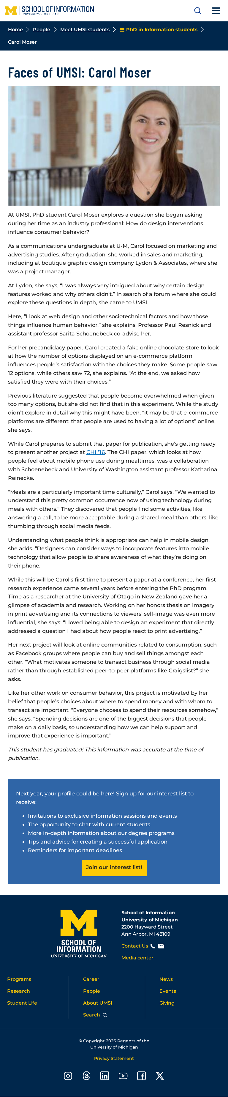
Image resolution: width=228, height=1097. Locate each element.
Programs (19, 979)
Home (15, 29)
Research (18, 991)
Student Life (22, 1003)
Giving (167, 1003)
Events (167, 991)
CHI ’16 (95, 452)
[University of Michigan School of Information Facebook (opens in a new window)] (141, 1076)
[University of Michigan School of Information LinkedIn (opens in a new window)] (104, 1076)
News (166, 979)
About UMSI (97, 1003)
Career (91, 979)
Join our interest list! (114, 867)
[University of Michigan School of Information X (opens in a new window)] (160, 1076)
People (41, 29)
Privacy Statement (114, 1058)
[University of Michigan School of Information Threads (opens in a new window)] (86, 1076)
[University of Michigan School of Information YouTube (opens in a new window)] (123, 1076)
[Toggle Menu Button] (216, 10)
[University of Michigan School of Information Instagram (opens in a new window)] (68, 1076)
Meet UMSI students (85, 29)
